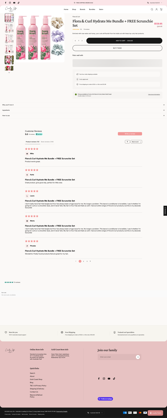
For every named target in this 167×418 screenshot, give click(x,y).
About (32, 376)
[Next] (59, 42)
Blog (31, 382)
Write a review (130, 134)
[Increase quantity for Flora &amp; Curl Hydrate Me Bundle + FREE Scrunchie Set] (82, 41)
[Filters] (127, 141)
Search (32, 373)
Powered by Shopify (61, 411)
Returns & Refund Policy (36, 396)
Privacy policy (8, 414)
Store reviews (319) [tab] (47, 142)
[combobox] (154, 2)
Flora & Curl (76, 16)
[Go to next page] (90, 261)
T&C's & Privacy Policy (38, 386)
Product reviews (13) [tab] (32, 142)
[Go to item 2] (9, 28)
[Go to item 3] (9, 38)
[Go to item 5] (9, 59)
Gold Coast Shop (36, 379)
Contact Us (34, 392)
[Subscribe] (138, 357)
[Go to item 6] (9, 70)
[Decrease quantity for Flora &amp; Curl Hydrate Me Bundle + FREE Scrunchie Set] (75, 41)
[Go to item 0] (9, 17)
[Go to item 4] (9, 49)
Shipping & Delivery (37, 389)
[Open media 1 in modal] (40, 37)
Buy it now (117, 48)
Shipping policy (41, 414)
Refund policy (25, 414)
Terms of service (33, 414)
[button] (9, 282)
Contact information (16, 414)
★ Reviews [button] (165, 210)
